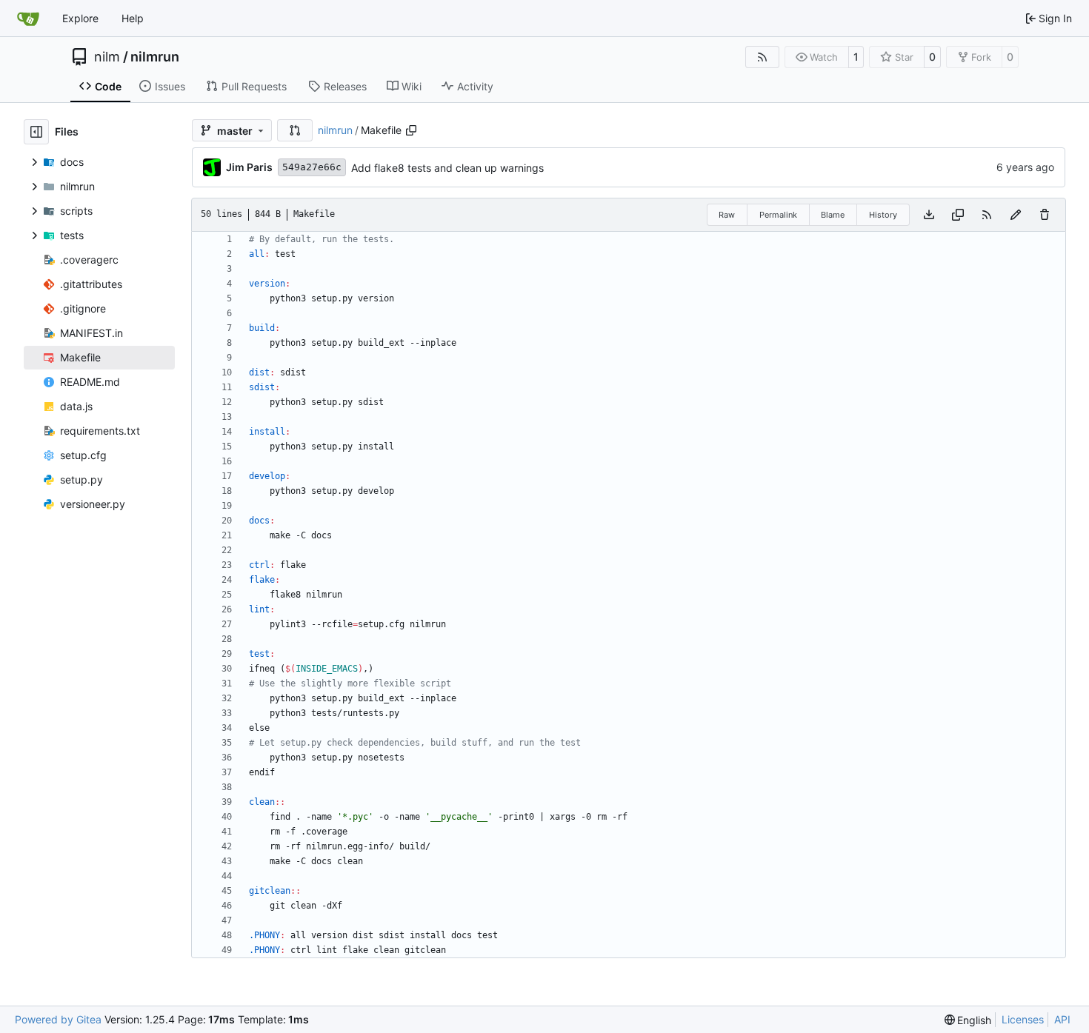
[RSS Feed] (762, 57)
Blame (833, 215)
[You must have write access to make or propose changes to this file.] (1044, 215)
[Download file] (929, 215)
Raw (727, 215)
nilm (107, 57)
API (1062, 1019)
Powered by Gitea (58, 1019)
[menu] (968, 1020)
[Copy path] (411, 130)
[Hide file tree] (36, 131)
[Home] (28, 18)
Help (132, 18)
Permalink (778, 215)
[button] (295, 130)
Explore (80, 18)
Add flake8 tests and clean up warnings (447, 167)
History (883, 215)
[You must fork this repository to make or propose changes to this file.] (1016, 215)
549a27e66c (312, 167)
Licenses (1023, 1019)
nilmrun (154, 57)
